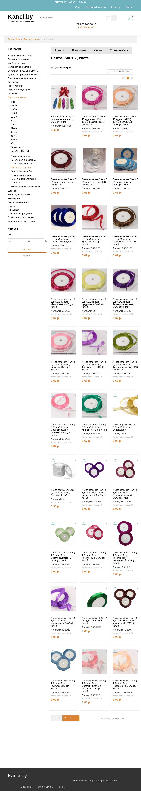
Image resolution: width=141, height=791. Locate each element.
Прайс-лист (132, 78)
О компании (27, 787)
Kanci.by (20, 16)
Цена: (10, 234)
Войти (129, 7)
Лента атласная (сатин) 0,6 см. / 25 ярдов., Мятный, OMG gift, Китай (94, 427)
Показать (27, 250)
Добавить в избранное (74, 86)
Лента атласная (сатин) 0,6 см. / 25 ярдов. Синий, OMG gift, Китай (63, 239)
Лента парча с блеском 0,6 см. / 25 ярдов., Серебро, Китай (62, 492)
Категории (15, 49)
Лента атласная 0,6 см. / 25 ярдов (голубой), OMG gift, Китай (125, 182)
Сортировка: (125, 68)
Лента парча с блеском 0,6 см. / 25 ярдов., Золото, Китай (124, 427)
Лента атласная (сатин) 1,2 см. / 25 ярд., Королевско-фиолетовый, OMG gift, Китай (125, 557)
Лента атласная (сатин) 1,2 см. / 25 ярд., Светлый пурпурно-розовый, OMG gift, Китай (94, 686)
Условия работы (119, 50)
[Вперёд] (76, 718)
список (123, 78)
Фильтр (13, 228)
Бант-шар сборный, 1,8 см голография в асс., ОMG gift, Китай (62, 119)
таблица (128, 78)
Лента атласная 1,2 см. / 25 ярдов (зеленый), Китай (94, 620)
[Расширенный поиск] (108, 18)
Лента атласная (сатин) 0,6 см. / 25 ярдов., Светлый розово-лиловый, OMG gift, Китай (63, 429)
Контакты (62, 787)
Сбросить (27, 255)
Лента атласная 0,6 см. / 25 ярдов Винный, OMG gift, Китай (63, 182)
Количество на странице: (112, 719)
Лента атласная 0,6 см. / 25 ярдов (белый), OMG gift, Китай (94, 182)
